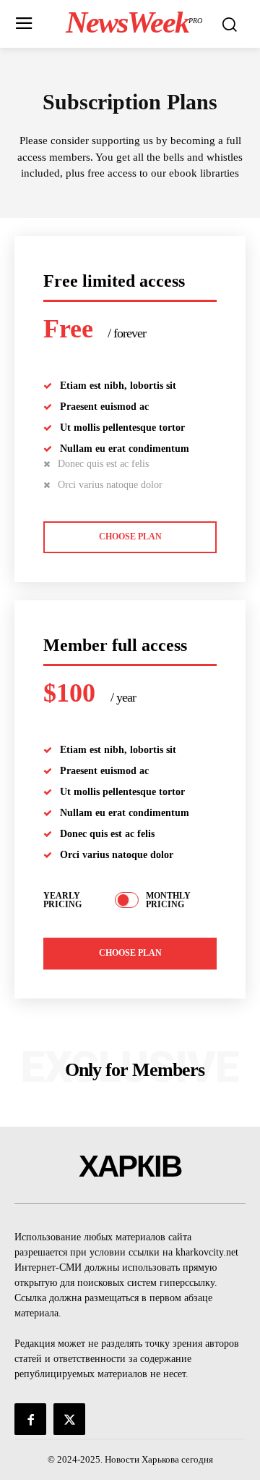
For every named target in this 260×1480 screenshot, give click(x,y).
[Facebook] (30, 1419)
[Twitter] (69, 1419)
